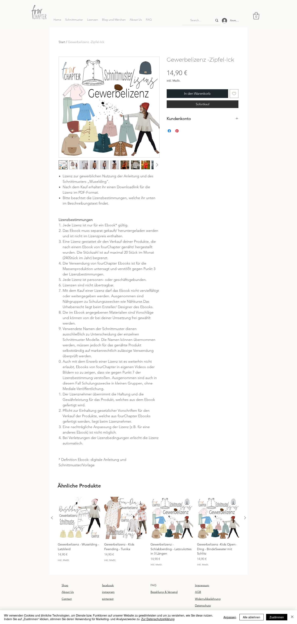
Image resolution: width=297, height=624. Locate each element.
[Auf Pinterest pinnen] (177, 130)
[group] (149, 534)
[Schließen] (292, 617)
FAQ (153, 585)
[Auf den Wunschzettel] (234, 93)
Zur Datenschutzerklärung (158, 619)
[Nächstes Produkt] (245, 517)
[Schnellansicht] (79, 518)
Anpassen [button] (229, 617)
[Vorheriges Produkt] (52, 517)
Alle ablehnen (251, 617)
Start (62, 42)
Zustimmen (277, 617)
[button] (256, 15)
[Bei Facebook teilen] (169, 130)
